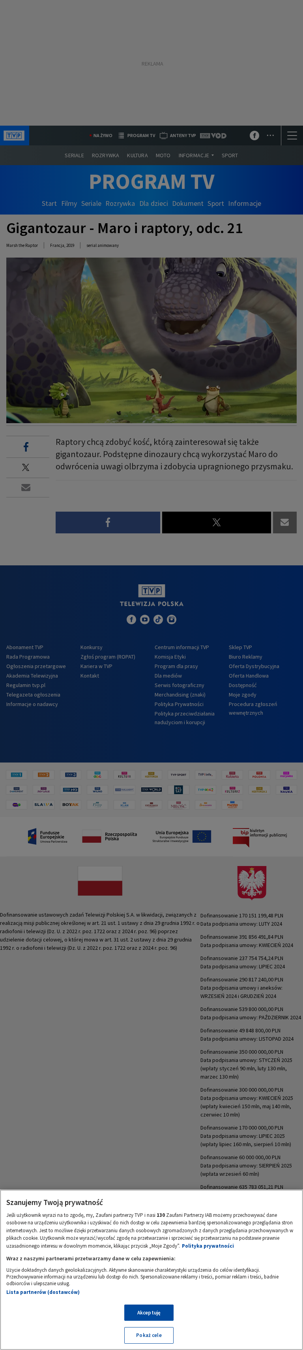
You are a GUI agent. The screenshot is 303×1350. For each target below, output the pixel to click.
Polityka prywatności (208, 1246)
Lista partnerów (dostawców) (43, 1292)
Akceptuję (149, 1312)
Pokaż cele (148, 1335)
